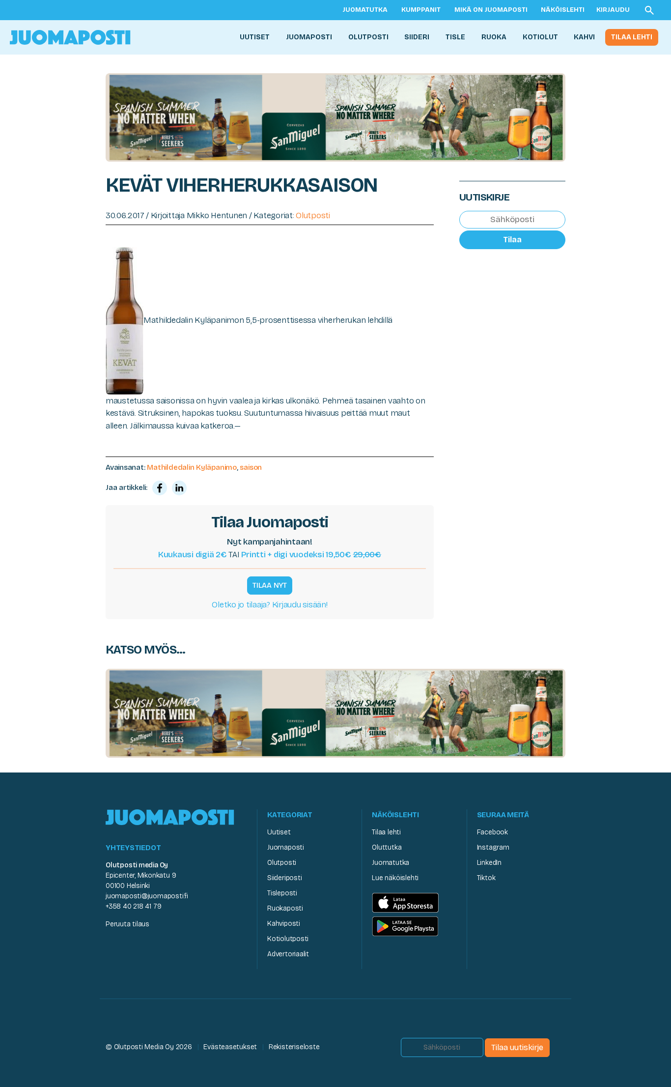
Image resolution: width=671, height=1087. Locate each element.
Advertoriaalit (288, 954)
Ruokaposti (285, 908)
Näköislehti (563, 10)
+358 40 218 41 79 (133, 906)
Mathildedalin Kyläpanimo (192, 467)
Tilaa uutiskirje (517, 1047)
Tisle (455, 37)
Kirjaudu (613, 10)
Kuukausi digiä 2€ (192, 554)
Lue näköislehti (395, 878)
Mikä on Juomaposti (491, 10)
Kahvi (584, 37)
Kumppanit (421, 10)
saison (251, 467)
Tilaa (512, 239)
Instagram (493, 847)
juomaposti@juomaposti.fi (147, 896)
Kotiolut (540, 37)
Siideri (416, 37)
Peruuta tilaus (127, 924)
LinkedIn (489, 862)
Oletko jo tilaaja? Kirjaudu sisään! (269, 605)
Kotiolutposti (287, 939)
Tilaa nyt (269, 585)
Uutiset (255, 37)
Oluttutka (386, 847)
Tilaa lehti (631, 37)
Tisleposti (282, 893)
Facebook (492, 832)
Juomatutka (365, 10)
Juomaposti (309, 37)
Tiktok (486, 878)
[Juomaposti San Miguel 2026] (335, 117)
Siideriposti (284, 878)
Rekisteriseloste (294, 1047)
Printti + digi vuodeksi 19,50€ (311, 554)
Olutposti (368, 37)
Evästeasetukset (230, 1047)
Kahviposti (283, 923)
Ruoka (493, 37)
